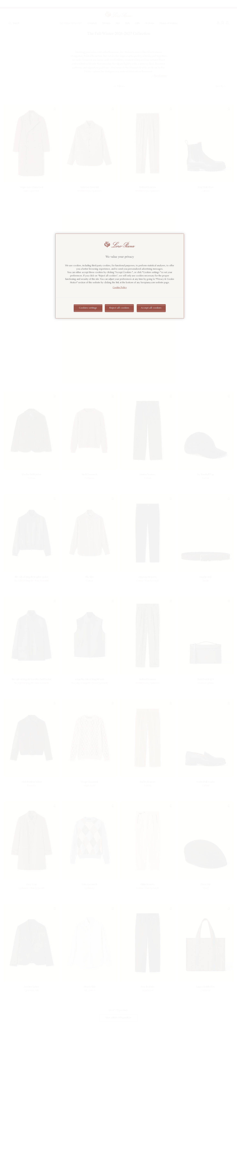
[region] (119, 276)
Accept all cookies (151, 308)
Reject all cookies (119, 308)
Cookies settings (88, 308)
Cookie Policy (120, 287)
